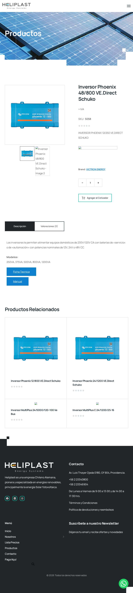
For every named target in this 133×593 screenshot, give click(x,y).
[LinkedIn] (15, 498)
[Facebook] (7, 498)
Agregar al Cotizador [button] (61, 394)
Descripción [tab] (20, 226)
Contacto (10, 554)
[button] (123, 583)
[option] (27, 153)
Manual (17, 281)
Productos (11, 548)
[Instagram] (22, 498)
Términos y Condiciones (83, 503)
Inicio (8, 531)
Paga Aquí (10, 559)
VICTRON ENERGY (95, 169)
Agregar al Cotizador (97, 197)
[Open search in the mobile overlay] (33, 564)
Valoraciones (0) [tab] (49, 226)
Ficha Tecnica (21, 271)
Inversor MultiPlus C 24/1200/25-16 (93, 410)
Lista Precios (12, 542)
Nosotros (10, 537)
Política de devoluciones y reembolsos (91, 509)
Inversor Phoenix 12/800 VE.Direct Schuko (35, 381)
